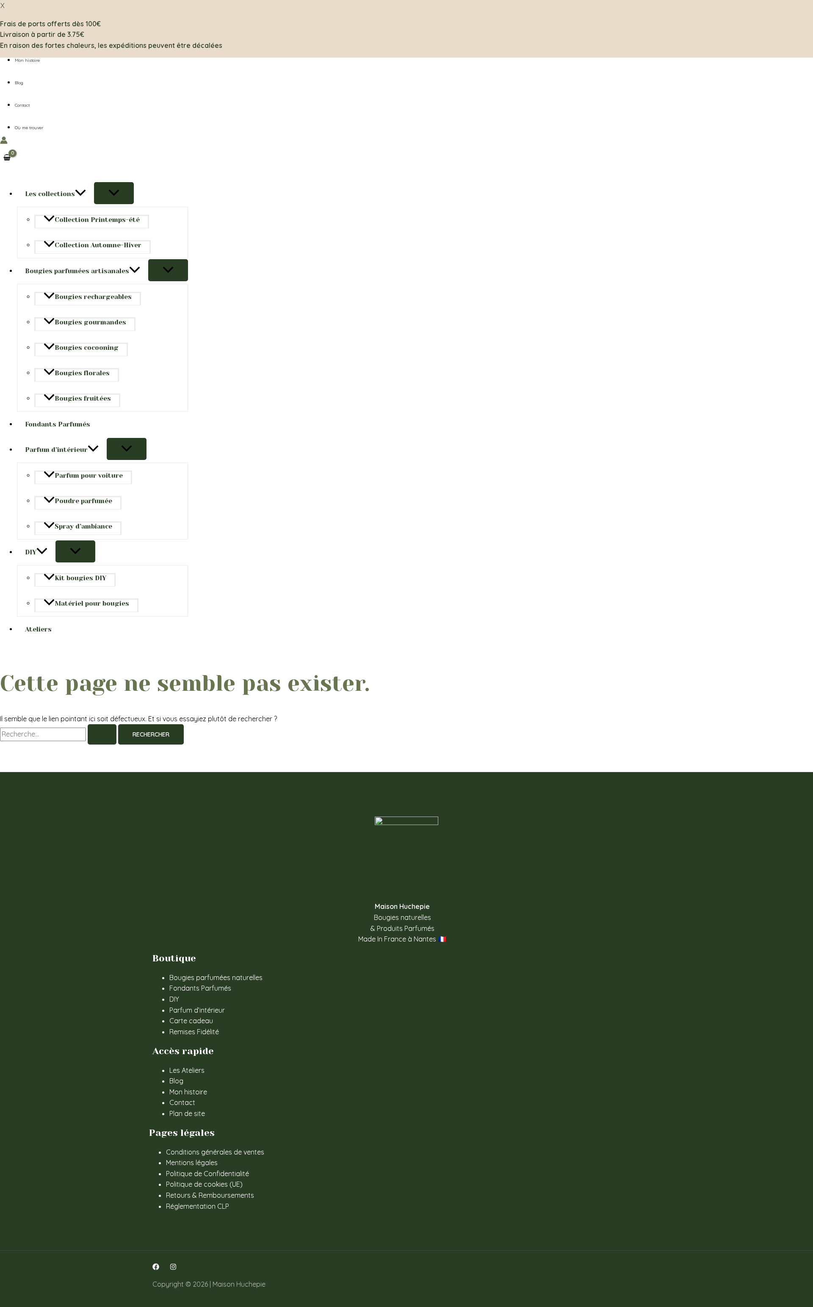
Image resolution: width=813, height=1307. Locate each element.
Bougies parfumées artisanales (77, 271)
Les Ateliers (187, 1070)
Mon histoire (27, 60)
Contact (22, 105)
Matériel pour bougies (92, 603)
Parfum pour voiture (89, 475)
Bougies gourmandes (90, 322)
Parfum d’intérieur (56, 450)
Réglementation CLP (197, 1206)
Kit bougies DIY (80, 578)
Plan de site (187, 1113)
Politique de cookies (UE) (204, 1184)
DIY (30, 552)
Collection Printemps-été (97, 220)
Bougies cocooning (87, 348)
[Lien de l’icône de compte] (4, 141)
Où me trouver (29, 127)
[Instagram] (173, 1267)
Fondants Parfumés (57, 424)
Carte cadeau (191, 1020)
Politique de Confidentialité (207, 1173)
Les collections (50, 194)
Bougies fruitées (83, 398)
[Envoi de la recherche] (102, 734)
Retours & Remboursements (210, 1195)
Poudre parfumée (83, 501)
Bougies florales (82, 373)
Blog (19, 83)
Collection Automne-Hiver (98, 245)
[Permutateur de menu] (114, 193)
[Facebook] (155, 1267)
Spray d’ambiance (83, 526)
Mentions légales (192, 1162)
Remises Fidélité (194, 1031)
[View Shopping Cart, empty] (7, 157)
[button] (80, 194)
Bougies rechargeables (93, 297)
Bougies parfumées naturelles (216, 977)
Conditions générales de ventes (215, 1152)
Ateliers (38, 629)
